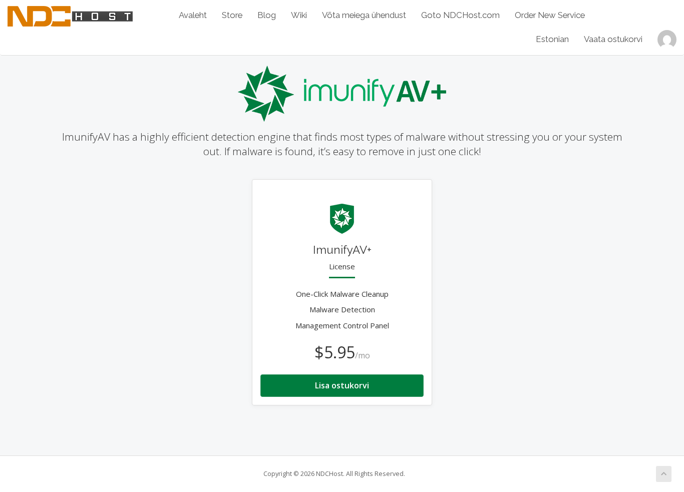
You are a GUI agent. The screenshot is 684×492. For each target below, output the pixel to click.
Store (232, 15)
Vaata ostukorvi (613, 39)
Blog (266, 15)
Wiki (299, 15)
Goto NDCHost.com (460, 15)
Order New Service (550, 15)
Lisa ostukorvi (342, 385)
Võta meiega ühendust (364, 15)
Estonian (552, 39)
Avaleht (193, 15)
